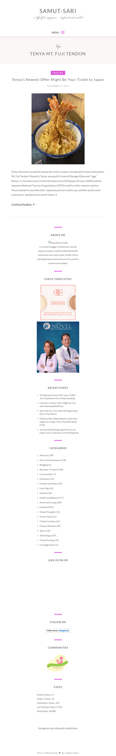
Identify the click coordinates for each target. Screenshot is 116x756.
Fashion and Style (48, 483)
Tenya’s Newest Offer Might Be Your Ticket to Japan (58, 79)
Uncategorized (47, 544)
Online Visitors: (44, 694)
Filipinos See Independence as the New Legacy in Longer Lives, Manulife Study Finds (58, 421)
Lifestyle (44, 507)
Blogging (44, 464)
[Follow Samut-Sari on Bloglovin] (58, 631)
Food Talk (58, 73)
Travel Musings (47, 540)
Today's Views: (44, 698)
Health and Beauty (49, 497)
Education (45, 478)
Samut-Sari (58, 11)
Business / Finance (49, 469)
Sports (43, 530)
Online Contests (48, 521)
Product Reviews (48, 526)
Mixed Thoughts (48, 512)
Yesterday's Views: (46, 703)
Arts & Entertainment (50, 460)
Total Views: (43, 711)
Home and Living (48, 502)
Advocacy (44, 455)
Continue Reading (21, 204)
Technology (45, 535)
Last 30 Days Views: (47, 707)
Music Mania (46, 516)
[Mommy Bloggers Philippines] (58, 671)
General (43, 493)
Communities (46, 474)
